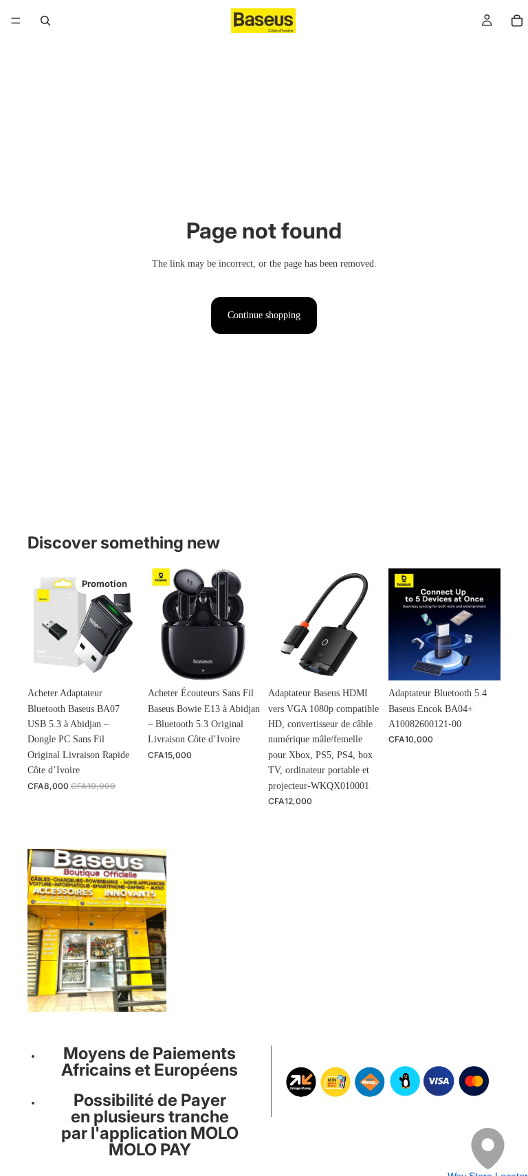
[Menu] (16, 20)
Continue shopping (264, 315)
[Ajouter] (118, 659)
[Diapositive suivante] (124, 625)
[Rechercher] (45, 20)
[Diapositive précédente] (43, 625)
